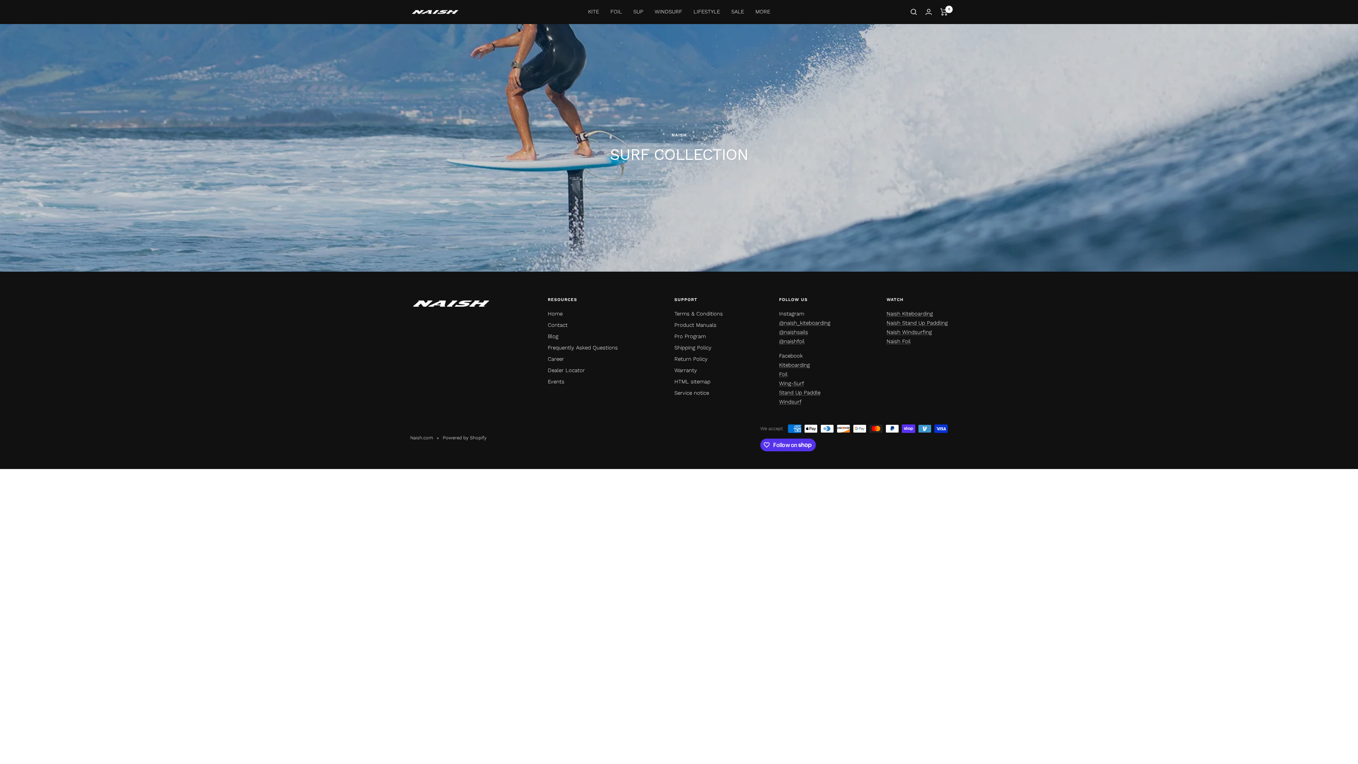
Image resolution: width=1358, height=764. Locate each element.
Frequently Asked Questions (583, 348)
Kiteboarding (794, 365)
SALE (737, 11)
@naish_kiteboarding (804, 323)
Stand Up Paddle (799, 392)
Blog (553, 336)
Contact (558, 325)
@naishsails (793, 332)
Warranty (685, 370)
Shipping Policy (693, 348)
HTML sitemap (692, 381)
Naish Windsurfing (909, 332)
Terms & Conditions (698, 314)
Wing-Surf (791, 383)
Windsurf (790, 402)
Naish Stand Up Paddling (917, 323)
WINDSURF (668, 11)
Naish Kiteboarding (910, 314)
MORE (762, 11)
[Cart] (944, 12)
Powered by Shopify (465, 437)
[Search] (914, 12)
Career (556, 359)
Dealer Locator (566, 370)
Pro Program (690, 336)
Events (556, 381)
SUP (638, 11)
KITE (593, 11)
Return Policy (691, 359)
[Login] (928, 12)
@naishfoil (792, 341)
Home (555, 314)
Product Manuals (695, 325)
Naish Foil (899, 341)
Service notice (691, 393)
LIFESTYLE (706, 11)
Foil (783, 374)
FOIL (616, 11)
